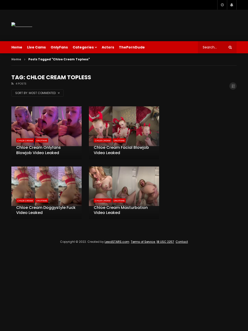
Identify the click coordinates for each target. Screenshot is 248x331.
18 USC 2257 (165, 242)
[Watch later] (222, 5)
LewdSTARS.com (117, 242)
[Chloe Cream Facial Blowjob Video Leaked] (124, 132)
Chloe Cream (25, 140)
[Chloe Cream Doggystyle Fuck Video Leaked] (46, 192)
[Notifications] (232, 5)
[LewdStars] (21, 25)
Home (16, 47)
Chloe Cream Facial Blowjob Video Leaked (121, 150)
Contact (182, 242)
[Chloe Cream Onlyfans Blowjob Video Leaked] (46, 132)
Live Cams (36, 47)
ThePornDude (132, 47)
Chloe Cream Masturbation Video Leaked (121, 210)
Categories (83, 47)
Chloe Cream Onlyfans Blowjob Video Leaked (38, 150)
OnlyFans (59, 47)
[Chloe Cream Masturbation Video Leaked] (124, 192)
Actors (108, 47)
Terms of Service (143, 242)
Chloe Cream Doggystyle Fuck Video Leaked (46, 210)
